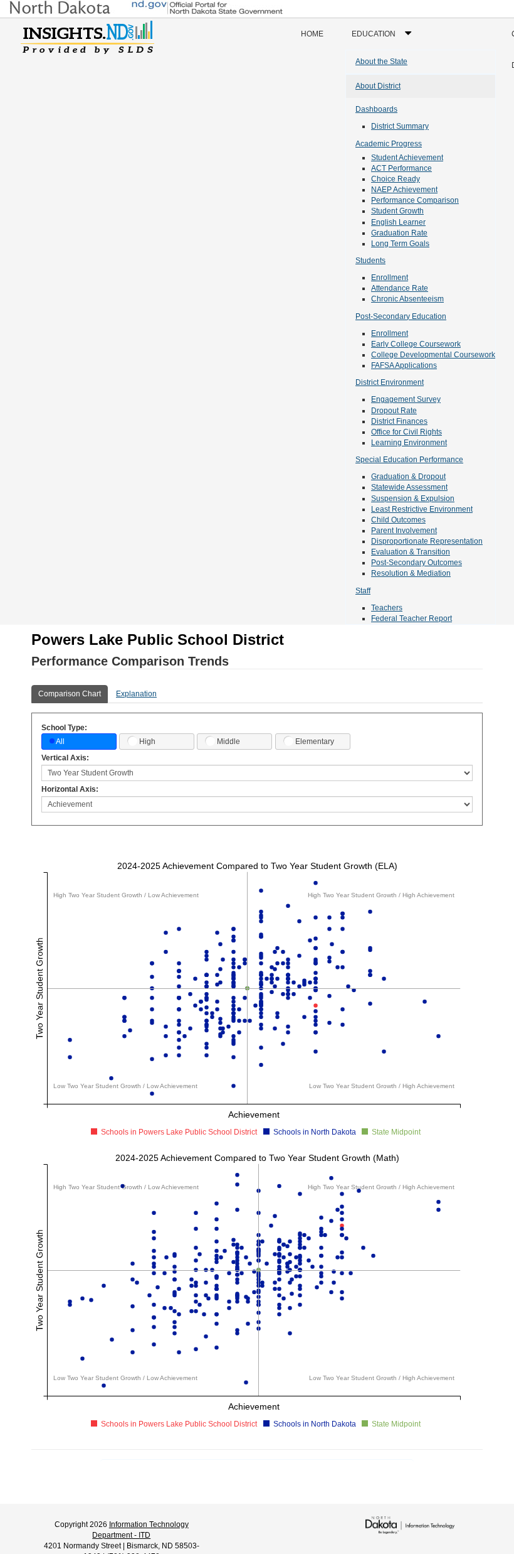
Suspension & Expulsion (412, 498)
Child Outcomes (398, 519)
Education (384, 39)
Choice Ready (395, 179)
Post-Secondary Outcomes (416, 562)
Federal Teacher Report (411, 618)
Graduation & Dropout (408, 476)
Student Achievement (407, 157)
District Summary (400, 126)
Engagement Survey (406, 399)
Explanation (136, 693)
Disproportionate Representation (427, 541)
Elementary (314, 741)
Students (370, 260)
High (147, 741)
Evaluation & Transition (410, 552)
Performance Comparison (415, 200)
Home (312, 34)
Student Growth (397, 211)
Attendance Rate (399, 288)
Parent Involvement (404, 530)
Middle (228, 741)
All (60, 741)
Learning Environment (409, 442)
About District (378, 86)
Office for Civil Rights (406, 432)
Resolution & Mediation (411, 573)
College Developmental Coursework (433, 354)
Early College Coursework (416, 344)
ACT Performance (401, 168)
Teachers (386, 607)
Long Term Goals (400, 243)
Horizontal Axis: (69, 789)
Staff (362, 590)
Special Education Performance (409, 459)
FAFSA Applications (404, 365)
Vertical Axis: (65, 757)
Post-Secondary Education (400, 316)
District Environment (389, 382)
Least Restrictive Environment (422, 509)
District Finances (399, 421)
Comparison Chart (69, 693)
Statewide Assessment (409, 487)
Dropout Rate (394, 410)
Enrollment (389, 277)
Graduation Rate (399, 233)
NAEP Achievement (404, 189)
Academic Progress (388, 143)
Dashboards (376, 109)
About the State (381, 61)
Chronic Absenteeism (407, 298)
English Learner (398, 222)
